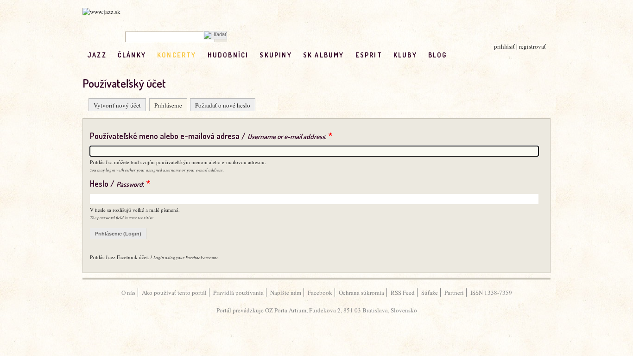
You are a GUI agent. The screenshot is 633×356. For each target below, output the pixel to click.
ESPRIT (368, 55)
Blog (437, 55)
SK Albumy (323, 55)
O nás (128, 292)
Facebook (320, 292)
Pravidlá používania (238, 292)
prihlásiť (504, 46)
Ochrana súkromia (361, 292)
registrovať (532, 46)
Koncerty (176, 55)
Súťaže (429, 292)
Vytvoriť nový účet (117, 105)
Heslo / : (120, 183)
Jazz (97, 55)
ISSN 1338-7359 (491, 292)
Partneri (454, 292)
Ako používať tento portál (174, 292)
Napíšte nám (285, 292)
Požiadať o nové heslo (222, 105)
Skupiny (275, 55)
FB (458, 55)
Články (132, 55)
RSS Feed (403, 292)
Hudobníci (228, 55)
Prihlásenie (168, 105)
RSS (477, 55)
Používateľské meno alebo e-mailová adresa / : (211, 136)
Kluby (405, 55)
